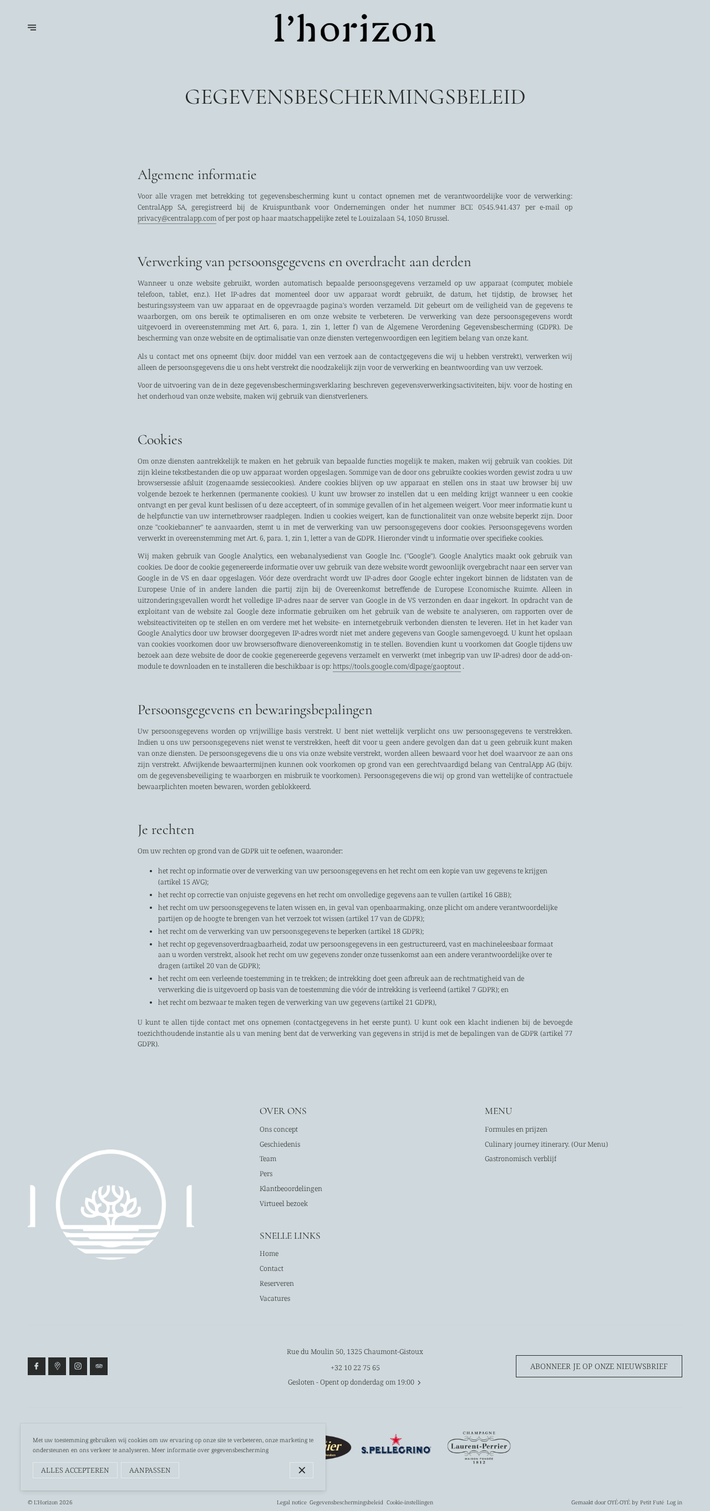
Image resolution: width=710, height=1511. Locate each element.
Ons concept (279, 1129)
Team (268, 1158)
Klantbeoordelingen (291, 1188)
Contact (271, 1268)
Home (269, 1253)
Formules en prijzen (516, 1129)
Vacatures (275, 1298)
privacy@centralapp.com (177, 218)
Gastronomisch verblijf (520, 1158)
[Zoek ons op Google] (57, 1366)
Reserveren (277, 1283)
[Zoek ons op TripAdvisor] (99, 1366)
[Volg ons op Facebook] (36, 1366)
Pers (266, 1173)
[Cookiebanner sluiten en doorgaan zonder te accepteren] (301, 1470)
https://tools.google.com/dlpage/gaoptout (397, 666)
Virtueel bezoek (284, 1203)
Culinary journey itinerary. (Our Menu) (546, 1144)
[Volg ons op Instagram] (78, 1366)
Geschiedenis (280, 1144)
